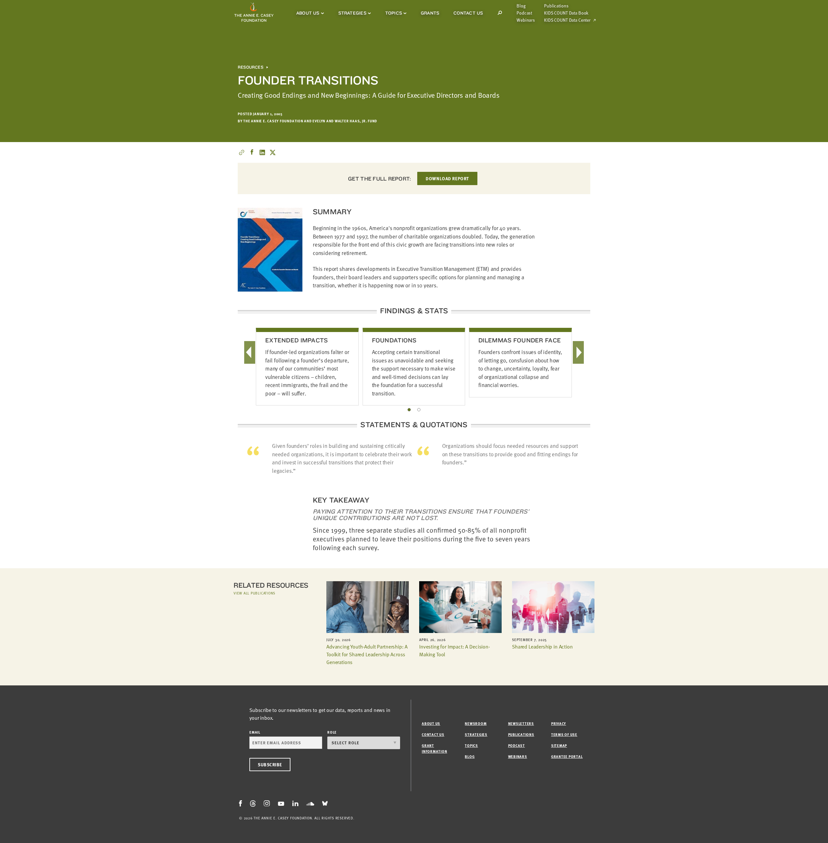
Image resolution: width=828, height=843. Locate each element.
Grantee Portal (567, 756)
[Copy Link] (241, 152)
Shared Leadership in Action (542, 646)
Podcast (524, 13)
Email (254, 732)
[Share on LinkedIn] (262, 152)
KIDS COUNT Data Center (567, 20)
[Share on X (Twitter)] (273, 152)
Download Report (447, 178)
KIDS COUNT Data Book (566, 13)
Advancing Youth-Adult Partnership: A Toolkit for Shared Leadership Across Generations (367, 654)
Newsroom (475, 723)
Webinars (526, 20)
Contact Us (468, 13)
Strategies (352, 13)
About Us (308, 13)
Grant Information (434, 748)
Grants (430, 13)
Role (332, 732)
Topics (393, 13)
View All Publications (254, 593)
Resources (250, 67)
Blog (521, 6)
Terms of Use (564, 734)
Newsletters (521, 723)
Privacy (558, 723)
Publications (556, 6)
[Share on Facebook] (252, 152)
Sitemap (559, 745)
